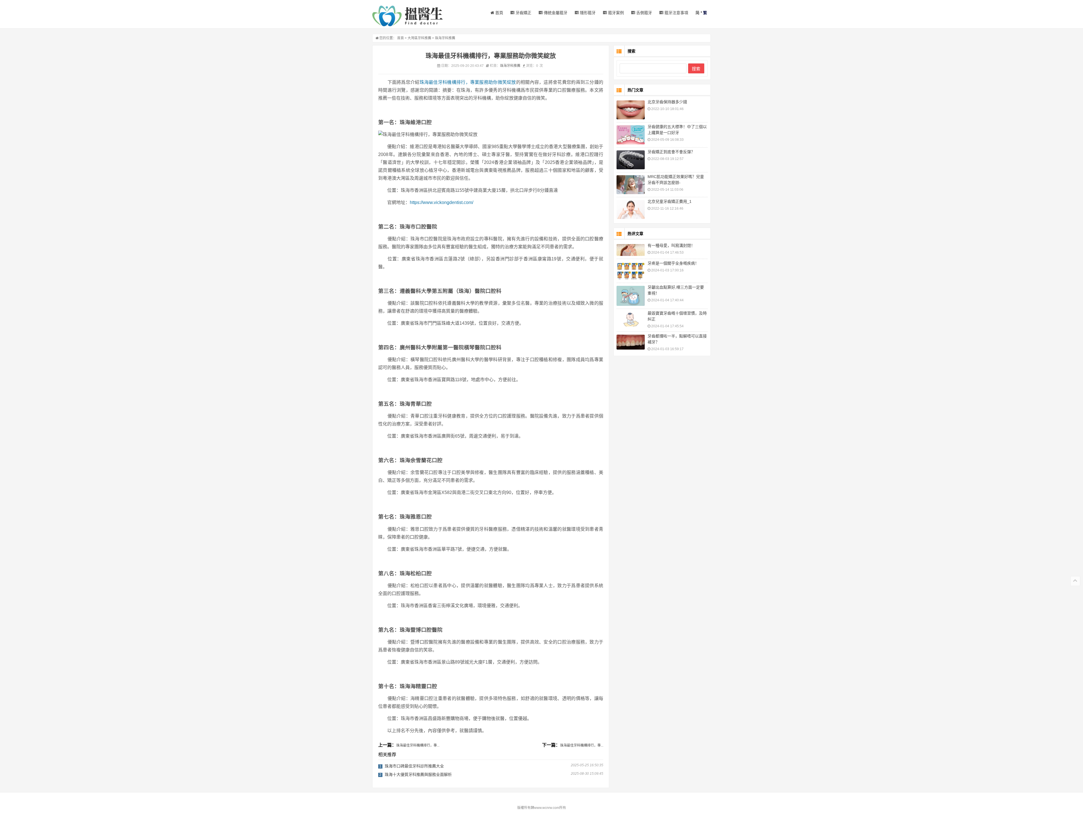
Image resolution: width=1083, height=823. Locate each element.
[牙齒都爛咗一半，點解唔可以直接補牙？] (631, 342)
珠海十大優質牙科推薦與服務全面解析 (418, 774)
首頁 (498, 12)
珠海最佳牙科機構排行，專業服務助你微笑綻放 (468, 82)
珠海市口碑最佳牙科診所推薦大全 (414, 766)
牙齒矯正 (522, 12)
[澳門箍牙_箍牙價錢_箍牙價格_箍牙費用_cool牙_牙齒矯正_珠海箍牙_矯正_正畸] (407, 16)
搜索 (696, 68)
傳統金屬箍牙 (555, 12)
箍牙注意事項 (675, 12)
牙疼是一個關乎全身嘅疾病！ (673, 263)
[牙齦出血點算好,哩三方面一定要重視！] (631, 296)
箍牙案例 (615, 12)
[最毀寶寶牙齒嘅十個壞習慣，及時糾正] (631, 319)
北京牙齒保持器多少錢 (667, 102)
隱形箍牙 (587, 12)
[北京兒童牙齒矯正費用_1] (631, 209)
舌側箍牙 (643, 12)
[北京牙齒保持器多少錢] (631, 109)
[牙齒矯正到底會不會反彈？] (631, 159)
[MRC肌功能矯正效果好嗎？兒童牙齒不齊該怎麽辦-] (631, 184)
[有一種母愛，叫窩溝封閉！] (631, 250)
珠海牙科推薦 (445, 38)
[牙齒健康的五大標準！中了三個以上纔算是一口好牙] (631, 134)
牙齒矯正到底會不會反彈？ (671, 152)
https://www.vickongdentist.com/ (441, 202)
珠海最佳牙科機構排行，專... (417, 745)
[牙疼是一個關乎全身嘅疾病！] (631, 271)
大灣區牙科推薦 (419, 38)
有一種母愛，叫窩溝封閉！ (671, 245)
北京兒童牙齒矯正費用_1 (670, 201)
